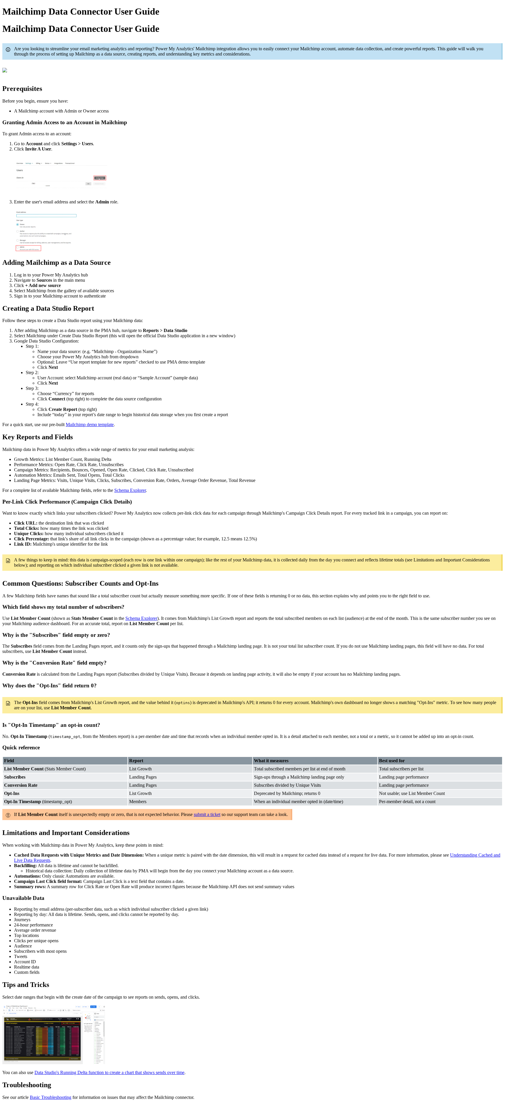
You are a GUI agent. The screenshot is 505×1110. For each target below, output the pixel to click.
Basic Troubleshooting (50, 1097)
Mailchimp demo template (90, 424)
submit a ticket (207, 814)
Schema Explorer (130, 490)
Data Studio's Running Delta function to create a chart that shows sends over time (109, 1072)
